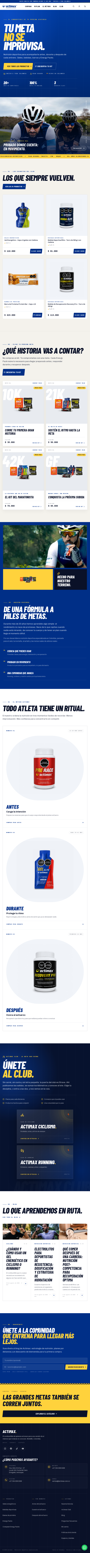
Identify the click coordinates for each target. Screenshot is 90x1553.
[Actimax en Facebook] (11, 1448)
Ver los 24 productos (13, 186)
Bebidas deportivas (9, 1509)
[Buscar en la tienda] (73, 6)
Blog (55, 6)
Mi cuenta (64, 1527)
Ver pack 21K (77, 148)
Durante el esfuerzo (39, 1509)
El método (47, 6)
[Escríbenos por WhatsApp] (84, 1547)
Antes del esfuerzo (39, 1504)
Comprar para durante (14, 924)
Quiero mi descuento (76, 1367)
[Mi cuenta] (79, 6)
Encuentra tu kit (45, 66)
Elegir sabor (36, 251)
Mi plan (37, 6)
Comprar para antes (13, 822)
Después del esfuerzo (40, 1515)
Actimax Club (66, 1509)
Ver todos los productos (18, 66)
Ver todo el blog (10, 1217)
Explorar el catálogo (45, 1414)
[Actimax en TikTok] (16, 1448)
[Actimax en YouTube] (22, 1448)
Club (61, 6)
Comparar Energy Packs (11, 1527)
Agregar (38, 315)
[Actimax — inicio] (10, 6)
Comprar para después (14, 1026)
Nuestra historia (67, 1504)
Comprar (28, 6)
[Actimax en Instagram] (5, 1448)
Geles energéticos (9, 1504)
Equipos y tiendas (67, 1538)
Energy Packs (7, 1521)
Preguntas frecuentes (69, 1521)
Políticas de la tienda (68, 1532)
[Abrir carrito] (85, 6)
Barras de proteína (9, 1515)
